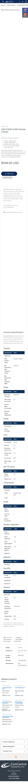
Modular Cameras (6, 685)
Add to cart (10, 173)
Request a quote (7, 177)
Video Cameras (11, 5)
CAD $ (24, 16)
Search (19, 1)
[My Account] (23, 1)
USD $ (24, 11)
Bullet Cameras (18, 700)
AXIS (19, 641)
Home (2, 5)
